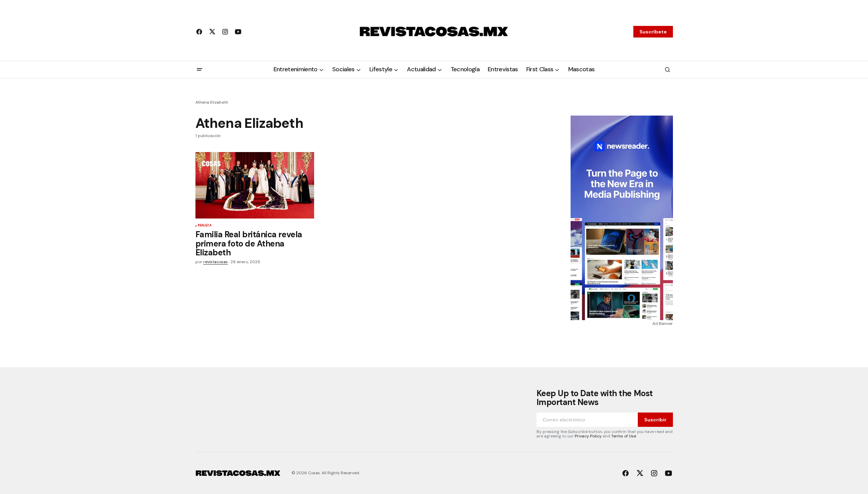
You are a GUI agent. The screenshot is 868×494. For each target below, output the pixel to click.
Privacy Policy (588, 436)
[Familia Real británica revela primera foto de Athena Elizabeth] (254, 185)
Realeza (204, 225)
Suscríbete (653, 32)
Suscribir (655, 420)
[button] (199, 69)
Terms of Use (623, 436)
